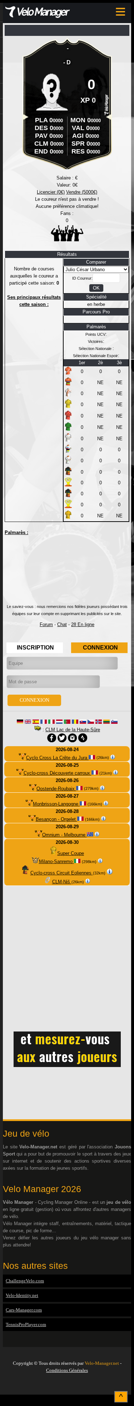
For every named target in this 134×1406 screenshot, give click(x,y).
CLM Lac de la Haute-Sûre (72, 729)
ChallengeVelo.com (25, 1280)
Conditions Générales (67, 1370)
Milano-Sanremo (56, 861)
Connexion (100, 648)
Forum (46, 624)
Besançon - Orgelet (56, 819)
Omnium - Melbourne (64, 834)
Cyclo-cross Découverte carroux (57, 773)
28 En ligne (82, 624)
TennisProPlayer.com (26, 1324)
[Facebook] (67, 1385)
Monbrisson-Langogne (56, 804)
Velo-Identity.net (22, 1295)
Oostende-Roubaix (56, 788)
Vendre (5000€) (81, 192)
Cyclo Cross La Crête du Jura (57, 757)
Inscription (35, 648)
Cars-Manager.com (24, 1310)
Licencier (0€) (51, 192)
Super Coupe (70, 853)
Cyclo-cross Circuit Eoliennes (61, 873)
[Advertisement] (67, 572)
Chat (62, 624)
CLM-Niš (61, 881)
